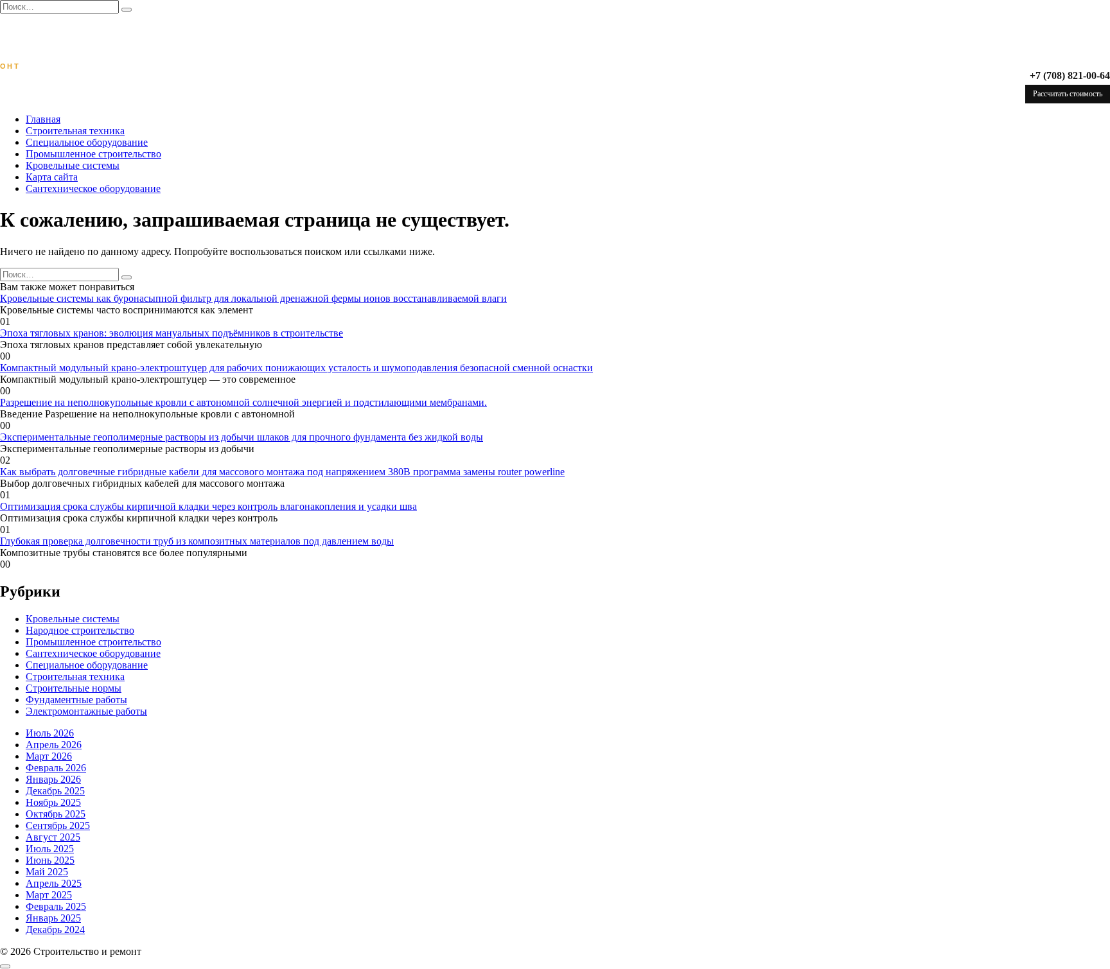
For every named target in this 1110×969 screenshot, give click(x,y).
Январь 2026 (53, 779)
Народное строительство (80, 630)
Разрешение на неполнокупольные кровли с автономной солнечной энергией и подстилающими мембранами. (243, 402)
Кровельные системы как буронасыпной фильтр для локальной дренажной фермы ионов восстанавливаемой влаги (253, 298)
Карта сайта (52, 176)
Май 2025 (47, 871)
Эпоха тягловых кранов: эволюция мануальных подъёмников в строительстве (171, 332)
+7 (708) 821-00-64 (1070, 75)
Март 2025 (49, 894)
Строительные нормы (73, 688)
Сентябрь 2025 (58, 825)
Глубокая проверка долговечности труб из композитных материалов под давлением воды (197, 541)
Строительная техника (75, 130)
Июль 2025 (50, 848)
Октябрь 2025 (55, 813)
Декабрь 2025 (55, 790)
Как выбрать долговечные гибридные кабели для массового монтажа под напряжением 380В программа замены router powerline (282, 471)
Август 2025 (53, 837)
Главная (43, 119)
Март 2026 (49, 756)
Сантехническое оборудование (93, 188)
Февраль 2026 (56, 767)
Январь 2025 (53, 917)
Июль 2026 (50, 733)
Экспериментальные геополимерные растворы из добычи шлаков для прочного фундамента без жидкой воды (241, 437)
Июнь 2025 (50, 860)
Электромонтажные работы (86, 711)
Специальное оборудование (87, 142)
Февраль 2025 (56, 906)
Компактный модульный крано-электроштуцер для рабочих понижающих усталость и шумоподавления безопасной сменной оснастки (296, 367)
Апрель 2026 (54, 744)
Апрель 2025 (54, 883)
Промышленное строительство (93, 153)
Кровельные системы (72, 165)
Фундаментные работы (76, 699)
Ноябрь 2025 (53, 802)
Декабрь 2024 (55, 929)
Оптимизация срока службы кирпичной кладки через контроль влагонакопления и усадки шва (208, 506)
